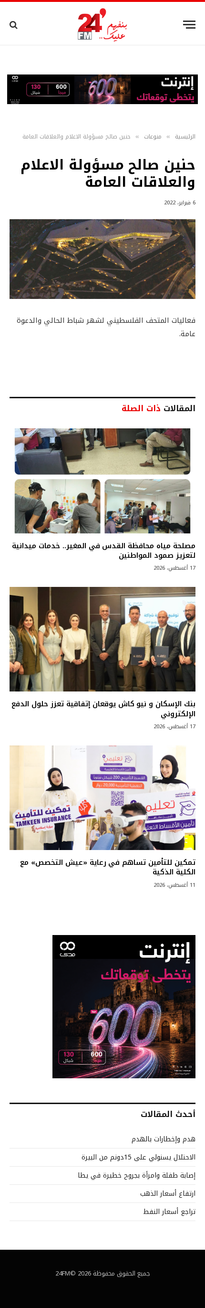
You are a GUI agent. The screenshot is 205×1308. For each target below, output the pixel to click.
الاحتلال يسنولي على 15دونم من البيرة (138, 1157)
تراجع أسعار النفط (169, 1211)
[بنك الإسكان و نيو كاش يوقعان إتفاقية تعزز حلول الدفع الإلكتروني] (102, 639)
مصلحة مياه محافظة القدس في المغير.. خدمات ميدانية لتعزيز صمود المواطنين (103, 550)
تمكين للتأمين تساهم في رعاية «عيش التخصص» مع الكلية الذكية (107, 867)
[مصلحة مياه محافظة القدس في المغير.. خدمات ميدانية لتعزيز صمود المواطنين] (102, 480)
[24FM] (102, 24)
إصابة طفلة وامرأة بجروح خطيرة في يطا (136, 1175)
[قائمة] (189, 24)
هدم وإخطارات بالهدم (163, 1139)
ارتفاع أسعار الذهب (167, 1193)
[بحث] (15, 24)
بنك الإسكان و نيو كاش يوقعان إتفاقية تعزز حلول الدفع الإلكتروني (103, 708)
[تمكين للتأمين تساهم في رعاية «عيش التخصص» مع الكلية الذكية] (102, 797)
